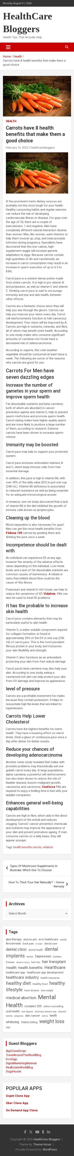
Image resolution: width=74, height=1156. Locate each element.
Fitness (10, 962)
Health (11, 121)
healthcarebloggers (43, 147)
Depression (43, 956)
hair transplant (54, 962)
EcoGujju (11, 1059)
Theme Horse (42, 1144)
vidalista (48, 847)
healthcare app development (45, 972)
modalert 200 (33, 1006)
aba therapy (14, 939)
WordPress (50, 1149)
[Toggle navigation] (8, 47)
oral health (13, 1011)
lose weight (47, 990)
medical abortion (21, 997)
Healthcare (55, 967)
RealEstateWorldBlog (19, 1067)
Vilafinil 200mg (29, 1022)
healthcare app (15, 972)
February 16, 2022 (17, 147)
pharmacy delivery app (45, 1011)
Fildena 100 (14, 533)
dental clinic (16, 949)
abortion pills (30, 939)
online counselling (53, 1006)
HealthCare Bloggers (47, 1139)
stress (45, 1016)
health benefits (30, 967)
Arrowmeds (13, 943)
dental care (50, 943)
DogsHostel (13, 1071)
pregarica (18, 1016)
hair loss (35, 962)
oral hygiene (27, 1011)
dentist (30, 956)
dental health (36, 950)
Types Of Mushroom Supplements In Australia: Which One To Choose (33, 868)
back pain (28, 943)
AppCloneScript (16, 1051)
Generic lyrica (22, 962)
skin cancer (32, 1015)
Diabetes (57, 956)
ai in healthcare (48, 939)
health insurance (50, 977)
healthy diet (18, 983)
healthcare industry (22, 977)
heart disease (31, 990)
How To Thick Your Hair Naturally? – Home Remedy (36, 884)
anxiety (63, 939)
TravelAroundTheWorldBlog (23, 1055)
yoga (8, 1027)
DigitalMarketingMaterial (21, 1063)
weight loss (51, 1021)
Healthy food (40, 983)
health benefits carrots (27, 847)
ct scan (39, 943)
